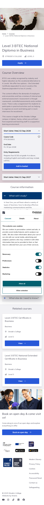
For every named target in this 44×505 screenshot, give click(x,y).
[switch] (38, 260)
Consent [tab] (8, 218)
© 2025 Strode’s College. (12, 493)
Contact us (33, 483)
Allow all (22, 283)
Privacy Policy (34, 464)
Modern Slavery (35, 459)
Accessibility (34, 473)
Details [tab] (22, 218)
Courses (12, 34)
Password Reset (35, 478)
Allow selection (22, 290)
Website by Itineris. (9, 496)
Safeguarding (34, 487)
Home (4, 34)
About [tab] (36, 218)
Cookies (32, 469)
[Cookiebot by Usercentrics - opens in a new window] (32, 212)
